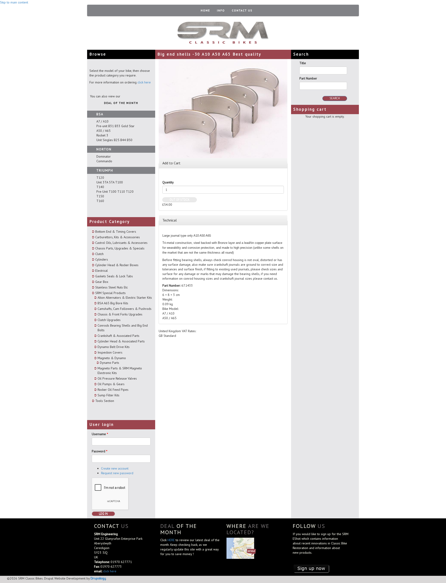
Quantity (168, 182)
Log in (103, 514)
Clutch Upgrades (109, 320)
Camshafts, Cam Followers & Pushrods (124, 309)
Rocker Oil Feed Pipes (113, 390)
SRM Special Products (110, 293)
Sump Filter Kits (108, 395)
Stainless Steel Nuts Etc (111, 287)
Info (221, 10)
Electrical (101, 270)
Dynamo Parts (109, 363)
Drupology (98, 578)
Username (100, 434)
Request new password (117, 473)
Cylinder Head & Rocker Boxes (116, 265)
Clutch (99, 254)
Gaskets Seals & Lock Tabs (114, 276)
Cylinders (101, 259)
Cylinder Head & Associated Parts (121, 341)
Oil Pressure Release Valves (117, 378)
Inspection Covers (110, 352)
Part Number (308, 78)
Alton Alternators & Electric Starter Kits (125, 297)
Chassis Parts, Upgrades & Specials (119, 248)
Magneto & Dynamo (112, 358)
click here (144, 82)
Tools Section (104, 401)
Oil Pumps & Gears (111, 384)
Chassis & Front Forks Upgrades (120, 314)
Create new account (114, 468)
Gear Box (101, 282)
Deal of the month (121, 103)
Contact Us (242, 10)
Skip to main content (14, 2)
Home (205, 10)
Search (335, 98)
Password (99, 451)
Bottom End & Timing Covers (115, 231)
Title (302, 63)
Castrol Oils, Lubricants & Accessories (121, 243)
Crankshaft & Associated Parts (118, 336)
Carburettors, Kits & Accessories (117, 237)
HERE (171, 540)
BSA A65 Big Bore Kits (113, 303)
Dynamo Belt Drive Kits (114, 347)
